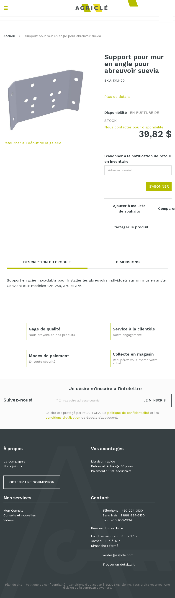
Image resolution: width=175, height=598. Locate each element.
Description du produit (47, 262)
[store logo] (91, 8)
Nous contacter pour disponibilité (133, 127)
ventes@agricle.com (118, 555)
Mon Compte (13, 510)
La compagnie (14, 461)
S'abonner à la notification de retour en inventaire (137, 159)
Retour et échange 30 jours (112, 466)
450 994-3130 (132, 510)
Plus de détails (117, 96)
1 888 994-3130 (133, 515)
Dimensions (128, 262)
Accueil (9, 36)
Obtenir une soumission (31, 482)
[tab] (47, 262)
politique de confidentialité (128, 413)
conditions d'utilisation (63, 417)
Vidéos (8, 520)
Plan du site (13, 584)
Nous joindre (13, 466)
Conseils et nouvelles (19, 515)
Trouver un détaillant (119, 564)
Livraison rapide (103, 461)
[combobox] (166, 17)
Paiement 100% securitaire (111, 471)
